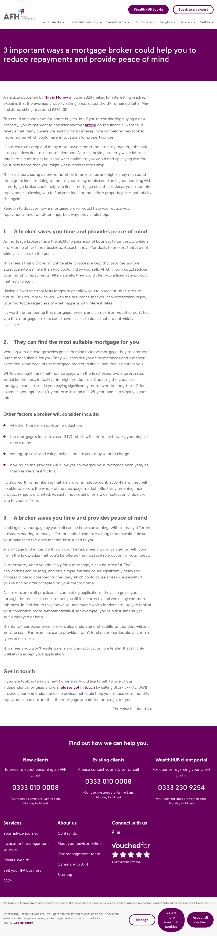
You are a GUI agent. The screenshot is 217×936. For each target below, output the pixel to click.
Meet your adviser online (80, 843)
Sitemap (65, 875)
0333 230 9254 (181, 787)
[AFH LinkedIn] (118, 832)
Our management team (79, 854)
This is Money (56, 97)
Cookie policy (23, 922)
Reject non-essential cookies (171, 920)
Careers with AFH (73, 864)
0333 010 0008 (35, 787)
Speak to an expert (193, 9)
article (90, 125)
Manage (142, 920)
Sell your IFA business (22, 870)
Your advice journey (21, 833)
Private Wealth (16, 860)
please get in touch (78, 687)
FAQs (8, 881)
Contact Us (67, 833)
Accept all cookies (200, 919)
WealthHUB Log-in (148, 9)
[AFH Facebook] (113, 832)
